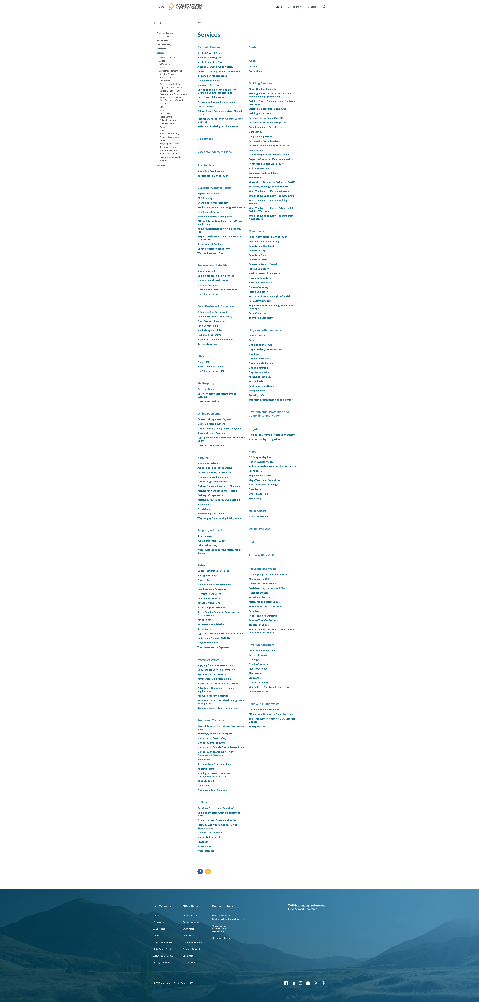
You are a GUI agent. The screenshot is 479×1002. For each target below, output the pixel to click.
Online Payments (167, 120)
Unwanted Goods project (263, 583)
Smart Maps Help (258, 493)
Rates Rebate (205, 619)
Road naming (204, 536)
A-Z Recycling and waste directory (268, 574)
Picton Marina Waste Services (265, 606)
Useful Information (208, 294)
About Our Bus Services (210, 171)
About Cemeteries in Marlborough (268, 236)
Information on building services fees (270, 145)
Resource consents (168, 147)
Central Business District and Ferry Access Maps (220, 727)
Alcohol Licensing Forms (210, 62)
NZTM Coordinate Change (263, 484)
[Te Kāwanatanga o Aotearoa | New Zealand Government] (307, 907)
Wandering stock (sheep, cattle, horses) (271, 399)
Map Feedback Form (260, 475)
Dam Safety (255, 131)
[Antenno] (315, 983)
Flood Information (259, 664)
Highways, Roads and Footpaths (215, 733)
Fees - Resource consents (211, 674)
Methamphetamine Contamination (217, 289)
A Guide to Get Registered (212, 311)
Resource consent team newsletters (217, 707)
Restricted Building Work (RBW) (266, 163)
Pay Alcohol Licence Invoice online (216, 101)
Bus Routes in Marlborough (212, 175)
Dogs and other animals (170, 87)
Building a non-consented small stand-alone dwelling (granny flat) (270, 95)
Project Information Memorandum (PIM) (271, 159)
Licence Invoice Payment (211, 423)
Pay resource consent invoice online (217, 683)
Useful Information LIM (210, 371)
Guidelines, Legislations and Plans (268, 588)
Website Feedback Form (210, 253)
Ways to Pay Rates (207, 642)
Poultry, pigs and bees (261, 385)
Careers (157, 935)
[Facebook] (286, 983)
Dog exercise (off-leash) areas (265, 349)
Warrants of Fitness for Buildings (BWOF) (272, 182)
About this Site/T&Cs (163, 955)
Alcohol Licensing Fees (210, 57)
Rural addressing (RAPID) (211, 540)
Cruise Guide (256, 71)
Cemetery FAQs (257, 250)
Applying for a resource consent (215, 665)
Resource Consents (192, 949)
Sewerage (203, 841)
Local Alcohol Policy (208, 80)
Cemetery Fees (257, 255)
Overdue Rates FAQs (208, 598)
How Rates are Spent (209, 593)
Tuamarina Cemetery (261, 317)
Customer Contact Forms (171, 84)
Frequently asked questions (212, 476)
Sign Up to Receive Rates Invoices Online (220, 633)
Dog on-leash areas (260, 358)
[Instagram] (300, 983)
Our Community (164, 44)
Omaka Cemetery (258, 287)
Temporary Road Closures (212, 790)
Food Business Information (172, 100)
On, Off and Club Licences (211, 97)
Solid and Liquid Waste (170, 157)
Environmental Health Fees (212, 280)
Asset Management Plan (262, 650)
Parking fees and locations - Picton (217, 490)
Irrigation (163, 103)
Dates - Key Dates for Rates (213, 570)
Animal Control (257, 335)
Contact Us (158, 922)
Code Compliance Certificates (265, 127)
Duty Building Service (261, 136)
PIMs (161, 130)
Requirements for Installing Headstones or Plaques (271, 307)
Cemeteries (164, 80)
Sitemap (157, 915)
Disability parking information (214, 472)
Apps (161, 67)
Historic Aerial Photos (261, 461)
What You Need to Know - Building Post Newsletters (271, 217)
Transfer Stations (259, 624)
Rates (162, 140)
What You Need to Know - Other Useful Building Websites (271, 210)
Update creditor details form (213, 248)
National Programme (209, 334)
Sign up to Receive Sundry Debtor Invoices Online (221, 439)
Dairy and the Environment (264, 709)
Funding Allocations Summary (214, 584)
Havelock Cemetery (260, 277)
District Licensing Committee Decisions (219, 71)
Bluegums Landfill (259, 579)
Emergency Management (168, 36)
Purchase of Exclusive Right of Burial (269, 296)
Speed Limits (204, 785)
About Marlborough (165, 32)
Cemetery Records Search (263, 264)
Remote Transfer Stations (263, 620)
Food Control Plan (207, 325)
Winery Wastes (257, 726)
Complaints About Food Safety (214, 316)
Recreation (161, 48)
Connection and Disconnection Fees (217, 820)
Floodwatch (188, 935)
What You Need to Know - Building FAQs (271, 195)
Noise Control (166, 116)
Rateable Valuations (208, 602)
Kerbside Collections (260, 597)
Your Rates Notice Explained (213, 647)
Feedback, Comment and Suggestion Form (221, 207)
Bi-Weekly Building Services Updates (269, 186)
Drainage (254, 659)
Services (160, 52)
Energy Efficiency (207, 575)
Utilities (163, 160)
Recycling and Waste (169, 143)
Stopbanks (255, 677)
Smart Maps (188, 929)
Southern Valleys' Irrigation (264, 439)
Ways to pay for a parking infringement (219, 518)
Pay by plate (204, 504)
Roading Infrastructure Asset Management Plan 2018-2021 (213, 775)
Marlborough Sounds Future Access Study (220, 747)
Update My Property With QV (213, 637)
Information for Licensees (212, 75)
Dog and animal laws (260, 344)
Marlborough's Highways (211, 742)
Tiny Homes (255, 177)
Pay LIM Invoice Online (210, 366)
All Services (164, 64)
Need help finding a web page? (214, 216)
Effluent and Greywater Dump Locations (271, 714)
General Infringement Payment (215, 419)
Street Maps (256, 498)
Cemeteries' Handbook (262, 245)
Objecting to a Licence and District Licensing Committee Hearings (216, 91)
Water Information (208, 401)
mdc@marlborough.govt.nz (231, 919)
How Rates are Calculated (212, 589)
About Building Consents (262, 88)
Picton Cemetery (258, 291)
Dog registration (258, 367)
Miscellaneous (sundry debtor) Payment (219, 428)
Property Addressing (169, 133)
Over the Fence (205, 389)
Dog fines (254, 353)
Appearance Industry (209, 271)
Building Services (167, 74)
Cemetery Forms (258, 259)
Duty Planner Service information (216, 669)
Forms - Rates (205, 580)
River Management (168, 150)
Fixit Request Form (208, 211)
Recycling (254, 611)
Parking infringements (210, 495)
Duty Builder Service (162, 942)
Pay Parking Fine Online (210, 513)
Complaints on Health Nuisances (215, 275)
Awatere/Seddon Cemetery (264, 241)
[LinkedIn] (293, 983)
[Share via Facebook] (200, 871)
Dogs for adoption (259, 372)
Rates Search (204, 628)
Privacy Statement (162, 962)
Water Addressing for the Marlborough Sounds (219, 551)
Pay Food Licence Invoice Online (215, 339)
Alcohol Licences (167, 57)
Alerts (162, 60)
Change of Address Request (212, 202)
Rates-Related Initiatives (211, 624)
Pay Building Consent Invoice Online (269, 154)
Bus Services (165, 77)
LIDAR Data (255, 470)
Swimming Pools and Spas (263, 172)
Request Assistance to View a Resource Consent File (219, 238)
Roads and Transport (169, 153)
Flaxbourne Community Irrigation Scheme (272, 434)
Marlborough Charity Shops (264, 601)
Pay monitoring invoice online (214, 678)
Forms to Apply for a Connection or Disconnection (217, 826)
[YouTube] (308, 983)
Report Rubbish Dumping (263, 615)
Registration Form (207, 343)
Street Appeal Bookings (210, 244)
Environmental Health (169, 90)
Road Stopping (205, 780)
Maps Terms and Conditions (264, 480)
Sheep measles (257, 390)
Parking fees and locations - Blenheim (218, 486)
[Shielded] (323, 983)
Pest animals (256, 381)
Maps (162, 110)
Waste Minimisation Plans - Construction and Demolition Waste (272, 631)
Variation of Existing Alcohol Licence (218, 126)
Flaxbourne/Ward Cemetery (264, 273)
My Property (165, 113)
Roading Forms (205, 768)
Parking (163, 127)
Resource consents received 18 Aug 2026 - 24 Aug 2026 (220, 702)
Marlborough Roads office (212, 481)
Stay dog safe (256, 395)
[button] (158, 6)
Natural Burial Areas (260, 282)
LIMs (161, 107)
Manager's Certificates (210, 85)
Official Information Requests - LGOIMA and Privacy (219, 223)
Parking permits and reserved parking (218, 499)
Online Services (190, 915)
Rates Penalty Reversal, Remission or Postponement (218, 614)
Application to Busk (208, 193)
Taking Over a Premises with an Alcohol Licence (219, 113)
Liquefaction (256, 149)
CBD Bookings (205, 198)
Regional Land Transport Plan (214, 764)
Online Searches (167, 123)
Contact (312, 6)
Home (160, 22)
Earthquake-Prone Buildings (264, 140)
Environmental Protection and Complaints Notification (173, 95)
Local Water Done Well (210, 832)
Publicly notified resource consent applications (216, 690)
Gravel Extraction (258, 691)
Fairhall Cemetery (259, 268)
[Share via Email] (208, 871)
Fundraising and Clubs (209, 330)
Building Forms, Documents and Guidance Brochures (272, 103)
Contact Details (222, 906)
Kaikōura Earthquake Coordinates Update (272, 466)
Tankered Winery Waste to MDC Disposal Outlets (272, 720)
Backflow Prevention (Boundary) (215, 808)
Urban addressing (207, 545)
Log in (279, 7)
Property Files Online (169, 137)
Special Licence (205, 106)
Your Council (162, 165)
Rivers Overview (258, 668)
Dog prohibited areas (261, 363)
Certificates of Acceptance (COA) (267, 122)
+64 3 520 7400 (226, 915)
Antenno (253, 66)
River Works (255, 673)
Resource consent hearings (212, 695)
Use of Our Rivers (258, 682)
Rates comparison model (211, 607)
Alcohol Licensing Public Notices (215, 66)
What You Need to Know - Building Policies (268, 202)
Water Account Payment (211, 445)
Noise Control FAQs (260, 516)
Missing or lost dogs (260, 376)
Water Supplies (205, 850)
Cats (251, 340)
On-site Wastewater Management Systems (216, 395)
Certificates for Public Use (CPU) (267, 117)
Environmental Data (192, 942)
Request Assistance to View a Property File (219, 230)
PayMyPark (203, 509)
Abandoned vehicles (208, 463)
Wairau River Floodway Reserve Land (269, 687)
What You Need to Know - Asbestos (269, 191)
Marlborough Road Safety (212, 738)
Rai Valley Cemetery (260, 300)
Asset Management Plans (171, 70)
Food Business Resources (211, 321)
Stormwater (204, 846)
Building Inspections (260, 113)
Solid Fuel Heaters (259, 168)
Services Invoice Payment (211, 433)
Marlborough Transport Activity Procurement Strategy (215, 753)
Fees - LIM (203, 362)
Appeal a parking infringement (214, 467)
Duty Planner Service (163, 949)
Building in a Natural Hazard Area (267, 108)
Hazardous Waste (258, 592)
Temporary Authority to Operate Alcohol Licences (220, 120)
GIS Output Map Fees (260, 457)
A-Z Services (159, 929)
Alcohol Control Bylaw (209, 53)
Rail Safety (203, 759)
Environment (162, 40)
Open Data (255, 489)
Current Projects (258, 654)
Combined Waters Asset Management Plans (218, 814)
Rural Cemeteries (258, 313)
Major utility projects (209, 837)
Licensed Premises (207, 284)
